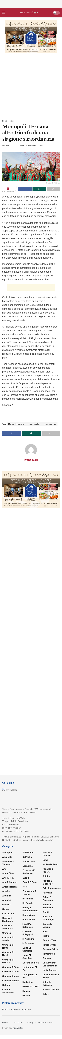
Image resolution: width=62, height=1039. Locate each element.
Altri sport (7, 852)
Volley (46, 993)
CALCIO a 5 (8, 913)
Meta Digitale (17, 1027)
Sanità (46, 911)
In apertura (28, 938)
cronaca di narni (8, 946)
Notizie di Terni (50, 864)
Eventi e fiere (29, 882)
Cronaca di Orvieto (8, 961)
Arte (4, 868)
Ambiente (7, 856)
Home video (28, 914)
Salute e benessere (48, 899)
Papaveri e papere (48, 870)
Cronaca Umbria (10, 976)
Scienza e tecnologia (48, 918)
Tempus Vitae (49, 940)
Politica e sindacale (48, 882)
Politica (46, 876)
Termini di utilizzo (45, 1022)
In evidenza (28, 943)
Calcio (5, 908)
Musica (26, 990)
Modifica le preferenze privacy (16, 1009)
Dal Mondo (28, 852)
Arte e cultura (9, 882)
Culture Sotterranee (8, 991)
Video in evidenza (47, 983)
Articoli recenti (10, 886)
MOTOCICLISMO (30, 986)
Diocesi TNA (28, 861)
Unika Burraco (50, 970)
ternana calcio (34, 424)
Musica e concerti (47, 854)
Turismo (47, 958)
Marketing (27, 981)
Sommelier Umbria (48, 925)
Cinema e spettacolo (7, 919)
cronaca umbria (10, 980)
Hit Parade (27, 898)
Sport (45, 931)
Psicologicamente (52, 888)
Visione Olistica (51, 989)
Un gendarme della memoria (50, 964)
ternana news (50, 424)
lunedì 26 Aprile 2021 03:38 (31, 145)
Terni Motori (49, 953)
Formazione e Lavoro (29, 893)
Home (4, 120)
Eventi (25, 877)
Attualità (6, 895)
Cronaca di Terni (10, 967)
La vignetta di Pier (29, 969)
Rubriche (47, 892)
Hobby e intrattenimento (30, 909)
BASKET (6, 904)
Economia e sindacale (28, 872)
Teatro (46, 935)
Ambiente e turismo (8, 863)
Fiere (25, 886)
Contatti (5, 1022)
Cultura (6, 984)
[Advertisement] (31, 3)
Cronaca (6, 932)
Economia (27, 865)
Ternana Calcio (50, 949)
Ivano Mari (9, 145)
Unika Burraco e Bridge (51, 976)
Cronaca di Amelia (8, 939)
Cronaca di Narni (8, 954)
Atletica (6, 891)
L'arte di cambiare (27, 949)
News (12, 120)
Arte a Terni (8, 873)
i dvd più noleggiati (27, 925)
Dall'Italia (27, 856)
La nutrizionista (30, 962)
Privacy (30, 1022)
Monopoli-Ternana (16, 424)
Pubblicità (18, 1022)
